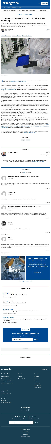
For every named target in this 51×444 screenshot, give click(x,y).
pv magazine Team (5, 398)
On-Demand (37, 383)
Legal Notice (25, 434)
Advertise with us (25, 407)
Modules (29, 35)
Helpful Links (4, 391)
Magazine (14, 8)
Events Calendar (38, 387)
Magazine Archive (22, 379)
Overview (36, 376)
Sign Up (35, 339)
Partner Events (37, 385)
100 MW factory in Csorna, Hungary (18, 81)
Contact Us (3, 400)
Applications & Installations (28, 10)
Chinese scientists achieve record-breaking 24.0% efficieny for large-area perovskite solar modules (25, 319)
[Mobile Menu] (39, 3)
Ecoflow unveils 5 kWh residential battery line (15, 294)
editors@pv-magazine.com (29, 132)
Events (19, 8)
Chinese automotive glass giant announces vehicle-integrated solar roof (21, 311)
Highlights (24, 35)
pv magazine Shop (5, 393)
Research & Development (40, 10)
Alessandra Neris (6, 305)
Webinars (36, 381)
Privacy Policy (26, 431)
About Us (3, 396)
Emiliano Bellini (9, 29)
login (24, 172)
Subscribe (20, 376)
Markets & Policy (6, 10)
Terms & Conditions (25, 429)
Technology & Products (16, 10)
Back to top (44, 369)
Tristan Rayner (5, 297)
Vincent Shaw (5, 313)
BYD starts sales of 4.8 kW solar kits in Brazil (14, 302)
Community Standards (6, 402)
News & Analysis (7, 8)
